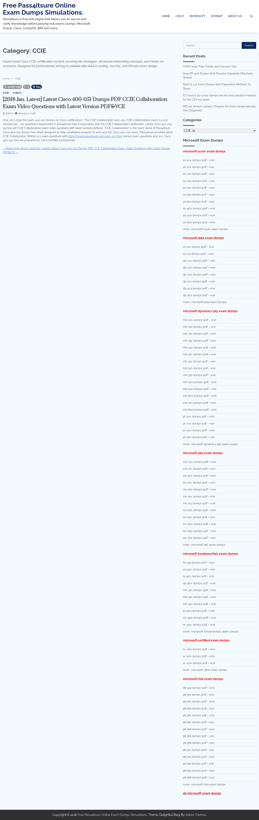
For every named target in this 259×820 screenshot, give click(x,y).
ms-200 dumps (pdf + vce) (199, 489)
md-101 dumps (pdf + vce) (199, 468)
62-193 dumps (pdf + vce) (198, 562)
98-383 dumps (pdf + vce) (198, 770)
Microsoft (197, 16)
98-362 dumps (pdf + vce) (198, 701)
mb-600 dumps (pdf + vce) (199, 395)
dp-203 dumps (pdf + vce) (199, 288)
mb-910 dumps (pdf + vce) (199, 596)
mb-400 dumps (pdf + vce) (199, 382)
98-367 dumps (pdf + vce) (198, 736)
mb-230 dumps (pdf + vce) (199, 340)
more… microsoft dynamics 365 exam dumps (210, 444)
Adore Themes (195, 815)
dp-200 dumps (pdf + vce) (199, 274)
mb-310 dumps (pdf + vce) (199, 361)
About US (235, 16)
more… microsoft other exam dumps (205, 669)
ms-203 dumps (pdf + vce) (199, 503)
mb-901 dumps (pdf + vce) (199, 590)
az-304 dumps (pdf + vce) (198, 201)
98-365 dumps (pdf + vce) (198, 722)
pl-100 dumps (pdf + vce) (198, 416)
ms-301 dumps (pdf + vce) (199, 517)
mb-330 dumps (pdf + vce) (199, 375)
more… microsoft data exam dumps (205, 302)
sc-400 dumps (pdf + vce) (199, 663)
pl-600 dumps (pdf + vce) (199, 437)
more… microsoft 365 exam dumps (204, 544)
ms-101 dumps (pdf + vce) (199, 482)
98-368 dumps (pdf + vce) (198, 742)
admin (9, 113)
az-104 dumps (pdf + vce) (198, 160)
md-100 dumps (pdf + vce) (199, 461)
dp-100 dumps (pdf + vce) (199, 267)
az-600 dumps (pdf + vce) (199, 222)
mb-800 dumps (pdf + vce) (199, 409)
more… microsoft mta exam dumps (204, 784)
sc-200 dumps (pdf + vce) (199, 649)
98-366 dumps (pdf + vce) (198, 729)
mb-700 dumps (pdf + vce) (199, 402)
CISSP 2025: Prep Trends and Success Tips (209, 66)
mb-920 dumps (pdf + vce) (199, 604)
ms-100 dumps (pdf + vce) (199, 475)
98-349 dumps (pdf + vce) (198, 687)
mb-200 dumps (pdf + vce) (199, 319)
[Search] (251, 16)
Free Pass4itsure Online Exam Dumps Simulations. (43, 9)
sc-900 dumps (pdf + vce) (199, 624)
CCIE (6, 92)
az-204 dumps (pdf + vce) (199, 180)
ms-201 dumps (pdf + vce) (199, 496)
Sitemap (216, 16)
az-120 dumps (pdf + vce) (198, 167)
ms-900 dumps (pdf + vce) (199, 617)
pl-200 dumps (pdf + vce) (198, 423)
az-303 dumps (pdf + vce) (198, 194)
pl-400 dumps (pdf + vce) (199, 430)
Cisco (180, 16)
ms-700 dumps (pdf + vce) (199, 537)
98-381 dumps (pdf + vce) (198, 763)
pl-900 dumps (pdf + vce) (199, 610)
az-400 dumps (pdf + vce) (199, 208)
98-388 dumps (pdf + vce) (198, 777)
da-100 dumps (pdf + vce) (199, 260)
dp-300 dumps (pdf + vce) (199, 295)
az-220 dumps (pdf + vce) (198, 187)
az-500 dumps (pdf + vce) (199, 215)
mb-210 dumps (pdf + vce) (199, 326)
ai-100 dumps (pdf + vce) (198, 246)
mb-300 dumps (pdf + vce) (199, 354)
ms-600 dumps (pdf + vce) (199, 531)
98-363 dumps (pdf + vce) (198, 708)
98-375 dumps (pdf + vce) (198, 756)
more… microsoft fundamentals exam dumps (210, 631)
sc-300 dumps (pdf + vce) (199, 656)
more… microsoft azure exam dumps (205, 229)
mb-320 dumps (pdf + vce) (199, 368)
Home (166, 16)
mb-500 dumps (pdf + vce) (199, 388)
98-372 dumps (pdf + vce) (198, 749)
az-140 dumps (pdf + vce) (198, 173)
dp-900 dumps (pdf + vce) (199, 583)
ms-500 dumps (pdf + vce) (199, 524)
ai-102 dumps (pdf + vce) (198, 253)
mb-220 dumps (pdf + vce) (199, 333)
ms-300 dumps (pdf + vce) (199, 510)
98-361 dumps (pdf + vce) (198, 694)
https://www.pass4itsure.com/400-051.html (95, 136)
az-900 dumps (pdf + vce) (199, 569)
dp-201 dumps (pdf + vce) (199, 281)
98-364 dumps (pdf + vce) (198, 715)
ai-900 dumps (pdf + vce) (198, 576)
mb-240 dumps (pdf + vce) (199, 347)
